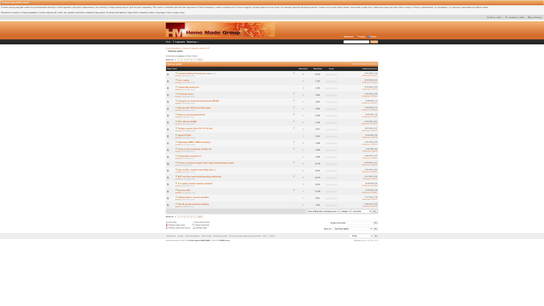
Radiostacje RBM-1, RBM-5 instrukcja (194, 142)
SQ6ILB (177, 206)
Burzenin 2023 (184, 190)
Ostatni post (367, 69)
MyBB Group (225, 240)
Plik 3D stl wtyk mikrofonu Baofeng (193, 204)
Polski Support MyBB (197, 240)
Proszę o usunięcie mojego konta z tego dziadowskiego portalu (206, 163)
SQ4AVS (374, 116)
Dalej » (200, 59)
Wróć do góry (206, 236)
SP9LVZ (374, 151)
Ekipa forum (171, 236)
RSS (264, 236)
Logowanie (180, 42)
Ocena (331, 69)
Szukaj (362, 37)
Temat (169, 69)
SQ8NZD (178, 103)
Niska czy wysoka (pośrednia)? (191, 115)
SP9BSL (374, 158)
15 (303, 74)
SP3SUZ (178, 76)
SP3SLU (178, 151)
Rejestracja (191, 42)
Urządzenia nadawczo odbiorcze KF (196, 48)
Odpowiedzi (303, 69)
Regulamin (349, 37)
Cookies (271, 236)
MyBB (207, 240)
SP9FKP (178, 117)
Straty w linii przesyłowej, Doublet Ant (195, 149)
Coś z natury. (183, 80)
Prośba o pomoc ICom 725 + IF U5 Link (195, 128)
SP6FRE (178, 138)
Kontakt (180, 236)
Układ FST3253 (184, 135)
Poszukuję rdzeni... (186, 94)
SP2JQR (374, 185)
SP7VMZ (178, 172)
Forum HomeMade (173, 48)
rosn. (375, 69)
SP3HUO (178, 110)
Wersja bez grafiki (220, 236)
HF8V (177, 165)
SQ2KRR (374, 165)
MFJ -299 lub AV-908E (187, 122)
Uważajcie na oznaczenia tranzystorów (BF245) (198, 101)
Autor (175, 69)
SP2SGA (374, 89)
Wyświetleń (317, 69)
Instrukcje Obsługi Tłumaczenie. (192, 73)
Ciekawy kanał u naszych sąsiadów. (193, 197)
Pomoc (373, 37)
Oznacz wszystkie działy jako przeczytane (245, 236)
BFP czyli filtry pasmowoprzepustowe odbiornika (199, 177)
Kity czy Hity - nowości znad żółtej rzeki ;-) (196, 170)
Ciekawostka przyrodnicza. (189, 156)
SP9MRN (374, 172)
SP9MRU (374, 192)
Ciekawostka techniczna (188, 87)
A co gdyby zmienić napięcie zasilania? (195, 183)
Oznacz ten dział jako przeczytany (364, 64)
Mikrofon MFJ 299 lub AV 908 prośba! (194, 108)
